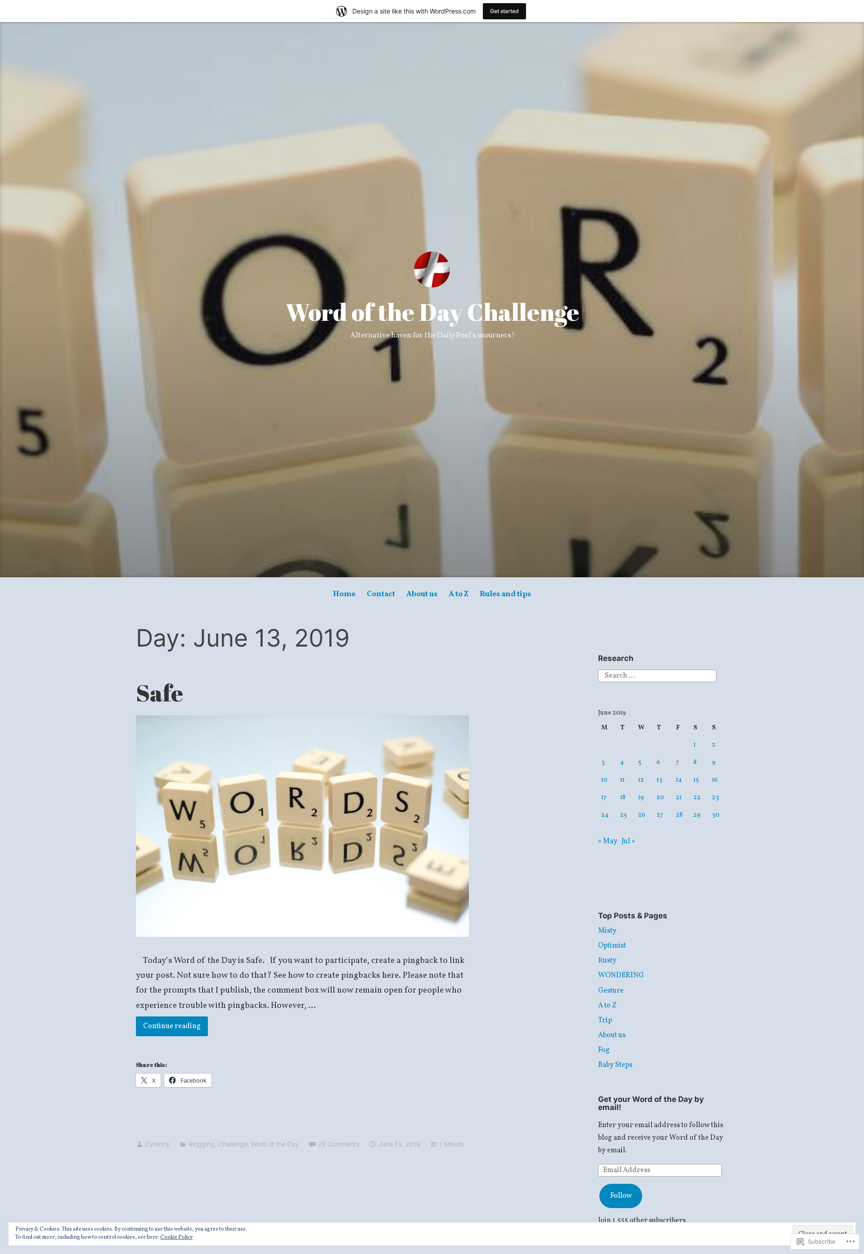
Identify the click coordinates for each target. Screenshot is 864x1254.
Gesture (611, 991)
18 (623, 797)
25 (623, 814)
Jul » (628, 841)
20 (660, 797)
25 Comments (338, 1144)
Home (344, 594)
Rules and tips (505, 594)
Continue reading (168, 1026)
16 (715, 779)
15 (696, 779)
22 (697, 797)
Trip (605, 1020)
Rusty (607, 961)
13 (659, 779)
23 (715, 797)
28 (679, 814)
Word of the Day (275, 1144)
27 (660, 814)
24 (605, 814)
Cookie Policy (176, 1237)
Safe (159, 692)
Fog (604, 1050)
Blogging (202, 1144)
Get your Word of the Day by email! (651, 1103)
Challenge (233, 1144)
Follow (621, 1196)
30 (716, 814)
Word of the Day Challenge (432, 312)
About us (421, 594)
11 (622, 779)
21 (679, 797)
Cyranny (157, 1144)
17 (604, 797)
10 (604, 779)
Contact (381, 594)
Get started (504, 11)
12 (641, 779)
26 (641, 814)
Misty (607, 931)
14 (679, 779)
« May (607, 841)
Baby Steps (615, 1065)
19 (641, 797)
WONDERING (621, 975)
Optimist (612, 946)
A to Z (458, 594)
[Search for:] (657, 676)
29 (697, 814)
